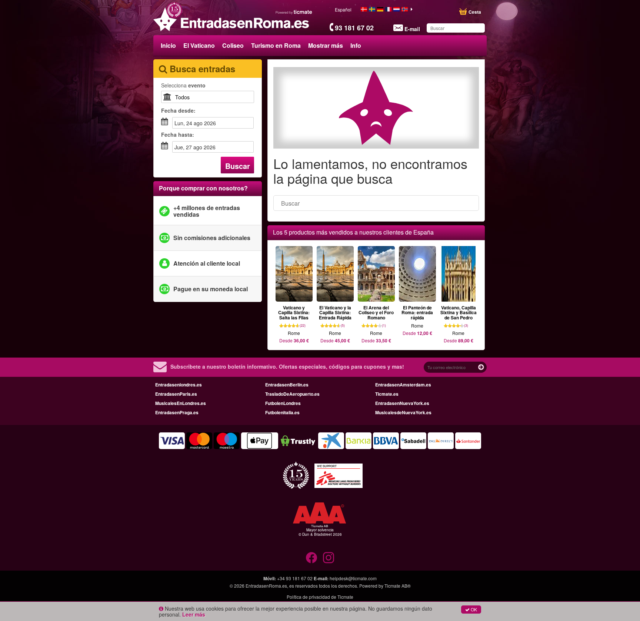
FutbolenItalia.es (282, 412)
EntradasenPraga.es (177, 412)
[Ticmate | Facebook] (311, 557)
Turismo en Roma (276, 45)
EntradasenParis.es (176, 394)
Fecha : (178, 110)
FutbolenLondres (283, 403)
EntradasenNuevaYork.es (402, 403)
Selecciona (183, 85)
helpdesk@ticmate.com (353, 578)
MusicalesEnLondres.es (180, 403)
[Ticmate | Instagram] (328, 557)
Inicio (168, 45)
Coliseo (233, 45)
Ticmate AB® (397, 585)
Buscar (237, 165)
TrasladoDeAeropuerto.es (292, 394)
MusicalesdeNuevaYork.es (403, 412)
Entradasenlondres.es (178, 384)
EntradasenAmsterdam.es (403, 384)
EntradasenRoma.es (266, 585)
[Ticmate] (294, 12)
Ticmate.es (387, 394)
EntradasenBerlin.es (287, 384)
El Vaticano (199, 45)
